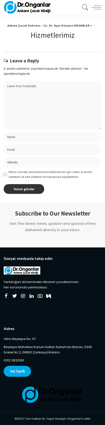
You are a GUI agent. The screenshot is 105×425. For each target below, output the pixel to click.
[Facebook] (6, 296)
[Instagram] (23, 296)
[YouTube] (40, 296)
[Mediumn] (48, 296)
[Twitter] (14, 296)
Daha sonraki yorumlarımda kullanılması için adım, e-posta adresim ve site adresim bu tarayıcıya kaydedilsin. (50, 174)
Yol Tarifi (17, 371)
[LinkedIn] (31, 296)
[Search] (84, 7)
